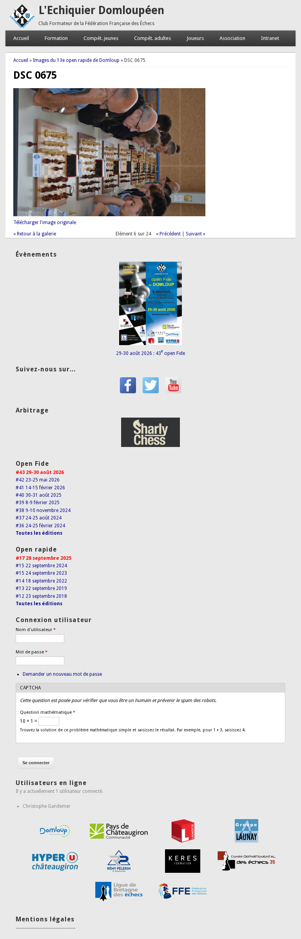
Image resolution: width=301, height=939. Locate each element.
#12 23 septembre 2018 (41, 596)
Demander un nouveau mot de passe (62, 674)
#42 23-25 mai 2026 (38, 480)
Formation (56, 38)
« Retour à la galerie (34, 234)
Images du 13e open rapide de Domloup (76, 60)
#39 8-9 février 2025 (38, 502)
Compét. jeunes (100, 38)
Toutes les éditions (39, 533)
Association (232, 38)
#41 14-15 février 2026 (40, 487)
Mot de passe (31, 652)
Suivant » (195, 234)
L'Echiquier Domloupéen (101, 10)
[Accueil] (21, 26)
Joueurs (195, 38)
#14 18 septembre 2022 (41, 581)
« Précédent (168, 234)
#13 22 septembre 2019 (41, 588)
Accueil (21, 38)
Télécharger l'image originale (44, 222)
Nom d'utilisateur (36, 629)
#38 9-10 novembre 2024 (43, 510)
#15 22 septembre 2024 (41, 565)
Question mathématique (47, 712)
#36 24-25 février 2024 (40, 525)
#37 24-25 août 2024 (39, 518)
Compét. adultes (152, 38)
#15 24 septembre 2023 (41, 573)
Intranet (270, 38)
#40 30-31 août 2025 (39, 495)
